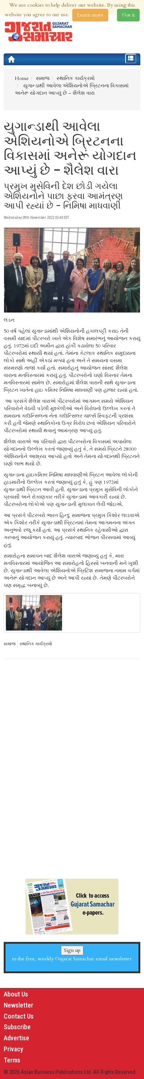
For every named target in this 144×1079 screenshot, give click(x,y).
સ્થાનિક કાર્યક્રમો (36, 643)
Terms (12, 1060)
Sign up (72, 950)
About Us (16, 994)
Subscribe (17, 1027)
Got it (128, 14)
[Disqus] (72, 766)
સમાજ (10, 643)
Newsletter (18, 1005)
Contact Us (19, 1016)
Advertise (16, 1038)
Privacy (13, 1049)
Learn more (90, 14)
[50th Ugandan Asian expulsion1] (72, 613)
